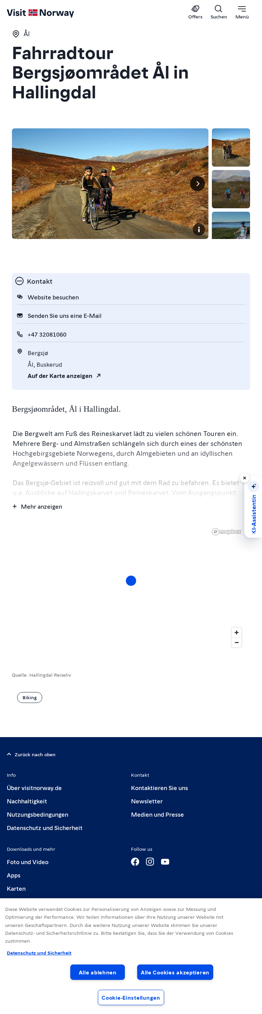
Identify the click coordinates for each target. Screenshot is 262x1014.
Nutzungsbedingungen (37, 814)
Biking (30, 697)
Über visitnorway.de (34, 787)
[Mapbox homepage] (227, 532)
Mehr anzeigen (41, 506)
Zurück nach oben (35, 754)
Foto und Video (27, 861)
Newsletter (147, 801)
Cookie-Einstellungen (131, 997)
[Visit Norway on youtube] (165, 862)
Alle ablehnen (98, 972)
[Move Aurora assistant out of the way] (244, 478)
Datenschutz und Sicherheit (45, 827)
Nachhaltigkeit (27, 801)
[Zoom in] (237, 632)
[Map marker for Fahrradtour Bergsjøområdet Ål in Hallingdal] (131, 581)
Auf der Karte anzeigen (60, 375)
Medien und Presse (157, 814)
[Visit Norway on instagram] (150, 862)
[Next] (197, 183)
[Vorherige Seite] (22, 183)
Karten (16, 888)
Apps (13, 875)
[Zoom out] (237, 642)
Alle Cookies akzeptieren (175, 972)
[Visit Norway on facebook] (135, 862)
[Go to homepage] (50, 12)
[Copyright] (199, 229)
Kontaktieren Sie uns (159, 787)
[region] (131, 956)
